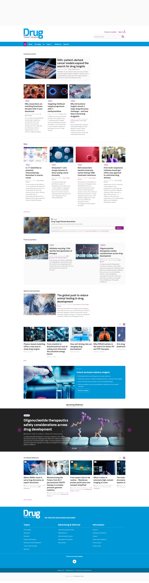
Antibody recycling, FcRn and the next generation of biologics (60, 251)
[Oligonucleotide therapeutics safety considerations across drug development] (75, 448)
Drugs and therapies (30, 539)
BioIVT (66, 435)
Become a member (110, 32)
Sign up (119, 228)
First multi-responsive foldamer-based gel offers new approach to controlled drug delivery (113, 172)
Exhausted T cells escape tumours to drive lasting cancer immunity (60, 171)
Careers (95, 536)
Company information (99, 533)
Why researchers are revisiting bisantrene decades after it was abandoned (34, 107)
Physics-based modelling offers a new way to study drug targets (34, 346)
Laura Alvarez (77, 304)
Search (122, 36)
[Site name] (33, 38)
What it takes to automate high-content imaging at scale (103, 480)
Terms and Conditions (91, 231)
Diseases (26, 536)
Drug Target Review (74, 69)
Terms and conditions (99, 539)
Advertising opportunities (66, 530)
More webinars (28, 499)
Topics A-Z (61, 570)
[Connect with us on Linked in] (74, 561)
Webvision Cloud (79, 576)
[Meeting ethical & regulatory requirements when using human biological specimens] (72, 448)
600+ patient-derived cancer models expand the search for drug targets (73, 63)
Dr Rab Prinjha (75, 120)
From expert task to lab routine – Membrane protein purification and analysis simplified (80, 481)
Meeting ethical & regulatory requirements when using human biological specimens (46, 425)
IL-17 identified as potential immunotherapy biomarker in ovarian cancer (34, 172)
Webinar (102, 245)
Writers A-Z (69, 570)
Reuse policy (62, 542)
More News (27, 212)
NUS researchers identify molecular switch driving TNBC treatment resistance (87, 171)
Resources (27, 533)
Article (27, 101)
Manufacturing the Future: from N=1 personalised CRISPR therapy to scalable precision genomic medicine (56, 483)
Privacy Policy (105, 231)
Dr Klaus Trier (62, 114)
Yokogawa (96, 488)
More (25, 360)
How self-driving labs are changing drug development (81, 346)
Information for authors (65, 539)
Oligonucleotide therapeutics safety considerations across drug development (111, 252)
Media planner (62, 533)
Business (26, 549)
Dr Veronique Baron (61, 257)
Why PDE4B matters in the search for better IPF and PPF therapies (103, 346)
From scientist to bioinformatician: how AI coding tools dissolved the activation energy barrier (57, 348)
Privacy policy (97, 542)
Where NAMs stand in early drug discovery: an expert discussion (34, 480)
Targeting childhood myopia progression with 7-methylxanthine (56, 107)
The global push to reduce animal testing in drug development (72, 298)
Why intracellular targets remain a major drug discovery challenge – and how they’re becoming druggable (79, 110)
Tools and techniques (30, 546)
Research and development (32, 542)
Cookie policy (97, 546)
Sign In (120, 32)
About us (95, 530)
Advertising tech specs (65, 536)
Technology (27, 530)
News (27, 165)
